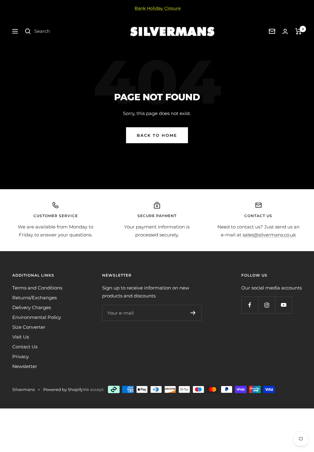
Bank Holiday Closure (158, 8)
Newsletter (24, 366)
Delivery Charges (31, 307)
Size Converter (28, 327)
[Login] (285, 31)
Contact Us (24, 347)
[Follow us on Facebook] (249, 305)
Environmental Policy (36, 317)
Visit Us (20, 337)
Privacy (20, 356)
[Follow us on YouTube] (283, 305)
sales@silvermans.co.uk (269, 235)
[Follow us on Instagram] (266, 305)
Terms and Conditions (37, 288)
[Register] (193, 313)
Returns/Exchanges (34, 298)
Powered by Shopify (63, 389)
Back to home (157, 135)
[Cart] (298, 31)
